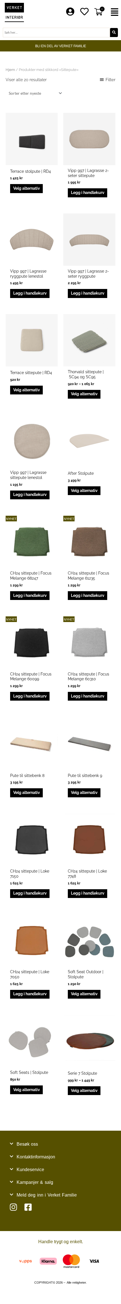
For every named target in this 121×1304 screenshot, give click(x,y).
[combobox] (56, 32)
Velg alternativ (26, 188)
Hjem (10, 70)
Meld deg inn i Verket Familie (47, 1195)
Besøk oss (27, 1144)
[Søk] (114, 32)
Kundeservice (30, 1169)
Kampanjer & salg (35, 1182)
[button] (114, 12)
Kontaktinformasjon (36, 1156)
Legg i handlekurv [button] (87, 192)
